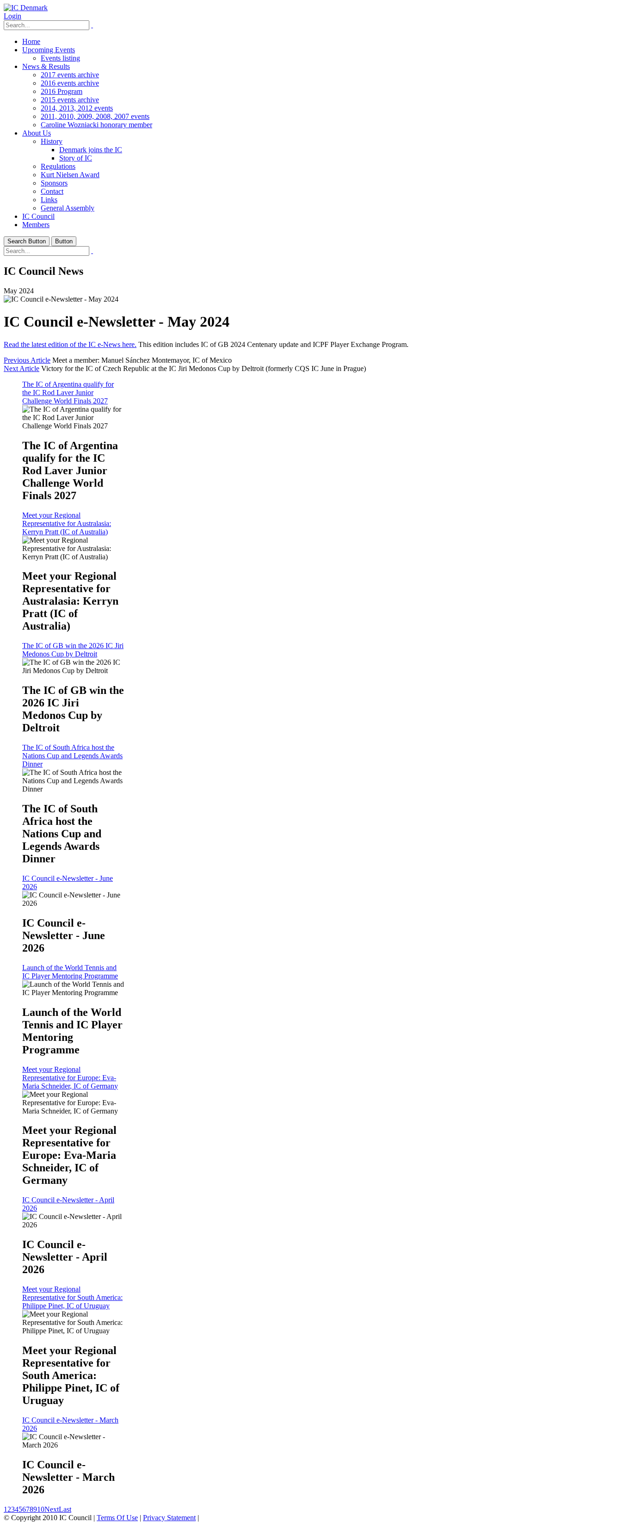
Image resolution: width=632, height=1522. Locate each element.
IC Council (38, 216)
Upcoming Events (48, 50)
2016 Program (61, 91)
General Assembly (67, 208)
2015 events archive (70, 100)
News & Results (46, 66)
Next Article (21, 368)
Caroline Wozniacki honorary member (96, 125)
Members (36, 225)
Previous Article (27, 360)
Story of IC (75, 158)
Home (31, 41)
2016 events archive (70, 83)
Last (65, 1509)
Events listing (60, 58)
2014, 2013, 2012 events (77, 108)
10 (40, 1509)
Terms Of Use (117, 1518)
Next (51, 1509)
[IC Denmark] (26, 8)
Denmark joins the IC (90, 150)
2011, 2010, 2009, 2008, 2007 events (95, 116)
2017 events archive (70, 75)
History (51, 141)
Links (49, 200)
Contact (52, 191)
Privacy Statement (169, 1518)
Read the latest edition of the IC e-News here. (70, 344)
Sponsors (54, 183)
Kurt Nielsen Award (70, 175)
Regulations (58, 166)
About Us (36, 133)
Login (12, 16)
